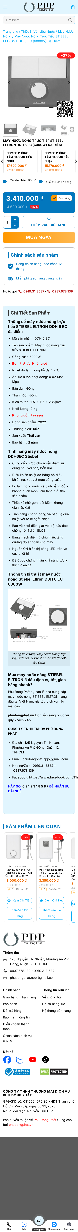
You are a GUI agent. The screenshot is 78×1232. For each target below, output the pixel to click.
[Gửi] (70, 20)
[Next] (68, 82)
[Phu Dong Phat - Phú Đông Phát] (39, 7)
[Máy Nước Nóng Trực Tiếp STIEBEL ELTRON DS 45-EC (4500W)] (52, 848)
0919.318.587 (44, 971)
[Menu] (5, 7)
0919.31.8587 (33, 291)
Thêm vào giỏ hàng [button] (19, 913)
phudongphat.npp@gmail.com (33, 978)
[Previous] (9, 82)
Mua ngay (39, 237)
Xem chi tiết (21, 900)
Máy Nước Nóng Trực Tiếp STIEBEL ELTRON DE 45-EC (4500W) (19, 872)
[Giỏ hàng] (73, 7)
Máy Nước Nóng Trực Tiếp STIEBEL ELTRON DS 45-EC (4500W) (51, 872)
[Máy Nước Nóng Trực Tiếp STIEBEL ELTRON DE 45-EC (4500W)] (19, 848)
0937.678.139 (62, 291)
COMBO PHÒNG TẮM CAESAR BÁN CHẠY (56, 156)
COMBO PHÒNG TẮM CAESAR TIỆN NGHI (19, 156)
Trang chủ (10, 31)
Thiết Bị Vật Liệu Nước (38, 31)
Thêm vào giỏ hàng (48, 225)
